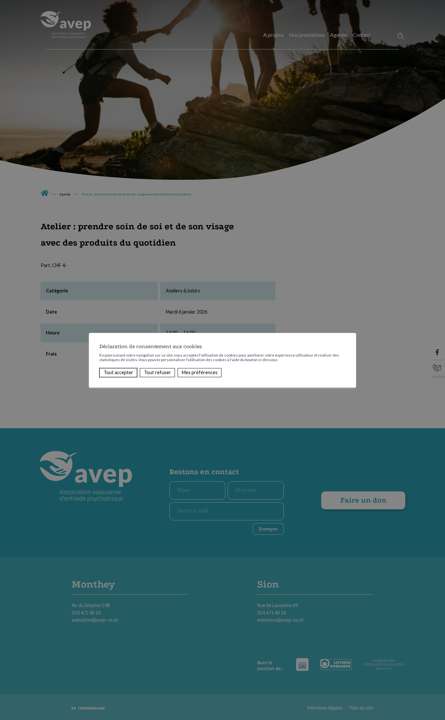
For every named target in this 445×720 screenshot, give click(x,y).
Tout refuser (157, 372)
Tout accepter (118, 372)
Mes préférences (200, 372)
